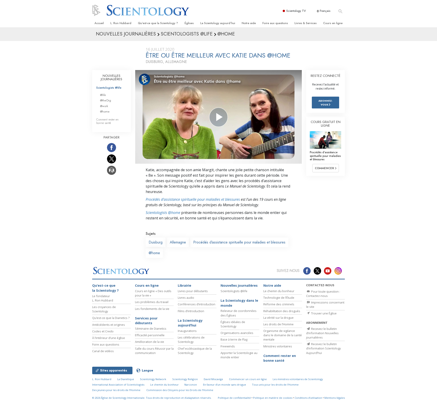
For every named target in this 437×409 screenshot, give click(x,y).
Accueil (99, 23)
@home (154, 253)
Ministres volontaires (277, 346)
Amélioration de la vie (149, 342)
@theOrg (105, 100)
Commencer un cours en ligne (248, 379)
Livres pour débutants (193, 291)
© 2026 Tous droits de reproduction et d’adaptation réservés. (151, 397)
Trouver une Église (323, 313)
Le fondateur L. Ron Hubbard (102, 298)
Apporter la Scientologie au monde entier (239, 355)
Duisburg (156, 242)
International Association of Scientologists (118, 384)
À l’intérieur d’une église (108, 338)
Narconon (190, 384)
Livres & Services (306, 23)
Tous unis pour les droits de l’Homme (275, 384)
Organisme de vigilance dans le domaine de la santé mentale (282, 335)
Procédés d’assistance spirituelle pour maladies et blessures (193, 199)
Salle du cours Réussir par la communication (154, 350)
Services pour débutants (146, 320)
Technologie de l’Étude (278, 298)
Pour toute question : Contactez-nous (323, 293)
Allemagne (178, 242)
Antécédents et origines (108, 325)
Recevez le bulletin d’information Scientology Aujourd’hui (323, 348)
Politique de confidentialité (234, 397)
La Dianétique (125, 379)
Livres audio (186, 298)
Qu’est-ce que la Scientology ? (158, 23)
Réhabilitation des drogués (281, 311)
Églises (189, 23)
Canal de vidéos (103, 351)
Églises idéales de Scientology (233, 324)
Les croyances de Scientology (104, 309)
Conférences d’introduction (196, 304)
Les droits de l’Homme (278, 324)
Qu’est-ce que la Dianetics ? (111, 318)
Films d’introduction (191, 311)
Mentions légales (334, 397)
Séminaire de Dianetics (150, 328)
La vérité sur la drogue (278, 318)
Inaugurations (187, 331)
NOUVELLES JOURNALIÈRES (111, 77)
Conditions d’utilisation (308, 397)
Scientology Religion (185, 379)
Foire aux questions (275, 23)
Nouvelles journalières (239, 285)
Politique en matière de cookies (272, 397)
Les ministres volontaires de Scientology (298, 379)
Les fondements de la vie (152, 309)
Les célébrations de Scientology (191, 339)
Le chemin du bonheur (278, 291)
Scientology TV (296, 11)
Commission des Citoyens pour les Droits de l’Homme (179, 390)
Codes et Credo (103, 331)
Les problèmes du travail (151, 302)
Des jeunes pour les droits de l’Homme (116, 390)
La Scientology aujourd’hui (217, 23)
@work (104, 106)
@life (103, 95)
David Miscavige (213, 379)
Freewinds (228, 346)
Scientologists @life (108, 87)
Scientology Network (153, 379)
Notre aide (249, 23)
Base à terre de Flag (234, 339)
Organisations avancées (237, 333)
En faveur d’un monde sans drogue (224, 384)
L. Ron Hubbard (120, 23)
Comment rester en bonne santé (107, 121)
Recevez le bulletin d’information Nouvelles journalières (322, 333)
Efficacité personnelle (150, 335)
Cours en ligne (333, 23)
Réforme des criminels (278, 304)
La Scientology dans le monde (239, 303)
